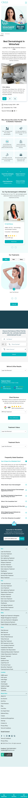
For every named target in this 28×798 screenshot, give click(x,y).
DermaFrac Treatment (6, 667)
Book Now (14, 241)
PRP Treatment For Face (7, 643)
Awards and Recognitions (7, 718)
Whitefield (3, 688)
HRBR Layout (4, 675)
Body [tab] (21, 259)
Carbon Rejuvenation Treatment (9, 654)
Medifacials (4, 571)
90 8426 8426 (12, 748)
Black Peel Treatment (6, 641)
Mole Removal (4, 630)
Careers (3, 715)
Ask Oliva (3, 701)
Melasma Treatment (6, 562)
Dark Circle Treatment (6, 566)
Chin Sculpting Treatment (7, 645)
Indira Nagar (4, 679)
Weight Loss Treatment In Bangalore (10, 615)
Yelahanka (3, 690)
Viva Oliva (3, 708)
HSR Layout (4, 677)
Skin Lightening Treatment (7, 558)
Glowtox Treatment (6, 656)
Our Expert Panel (5, 711)
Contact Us (4, 723)
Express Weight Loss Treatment (9, 624)
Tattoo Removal (5, 639)
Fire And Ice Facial (5, 665)
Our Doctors (4, 698)
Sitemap (3, 720)
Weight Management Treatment (9, 617)
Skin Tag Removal (5, 634)
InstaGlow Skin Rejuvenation (8, 649)
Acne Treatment (5, 556)
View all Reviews (14, 417)
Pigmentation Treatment (7, 560)
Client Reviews (5, 703)
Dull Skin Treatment (6, 564)
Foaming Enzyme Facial (7, 669)
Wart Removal (4, 632)
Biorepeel (3, 658)
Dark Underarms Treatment (8, 569)
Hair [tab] (13, 259)
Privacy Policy (4, 725)
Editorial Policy (4, 713)
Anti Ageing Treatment (7, 573)
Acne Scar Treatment (6, 553)
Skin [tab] (6, 259)
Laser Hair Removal (6, 551)
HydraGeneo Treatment (7, 647)
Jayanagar (3, 681)
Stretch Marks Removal (7, 636)
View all (14, 304)
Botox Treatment (5, 577)
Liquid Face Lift (5, 662)
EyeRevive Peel (5, 660)
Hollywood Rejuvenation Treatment (10, 652)
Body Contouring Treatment (8, 622)
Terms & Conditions (6, 728)
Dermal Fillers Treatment (7, 575)
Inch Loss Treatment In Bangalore (9, 620)
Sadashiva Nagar (5, 686)
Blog (2, 706)
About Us (3, 696)
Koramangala (4, 684)
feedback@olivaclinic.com (8, 750)
